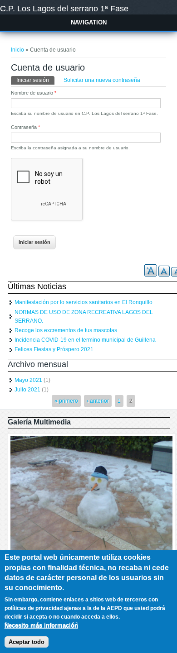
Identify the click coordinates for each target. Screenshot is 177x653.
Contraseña (25, 127)
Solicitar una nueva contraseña (102, 80)
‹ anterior (98, 401)
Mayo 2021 (28, 380)
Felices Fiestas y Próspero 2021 (54, 349)
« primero (66, 401)
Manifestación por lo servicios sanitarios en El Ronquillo (83, 302)
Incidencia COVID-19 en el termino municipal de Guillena (85, 340)
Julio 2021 (27, 389)
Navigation (89, 22)
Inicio (17, 50)
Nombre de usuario (33, 92)
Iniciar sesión (35, 80)
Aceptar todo (26, 642)
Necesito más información (41, 625)
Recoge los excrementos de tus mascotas (66, 330)
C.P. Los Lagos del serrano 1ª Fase (64, 9)
